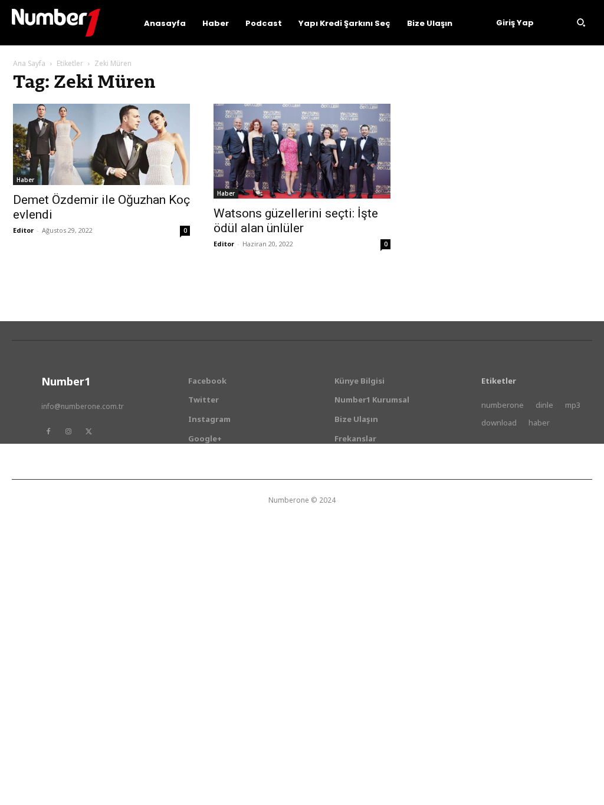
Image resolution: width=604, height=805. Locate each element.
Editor (23, 230)
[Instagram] (68, 431)
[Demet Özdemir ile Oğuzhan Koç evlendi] (101, 144)
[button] (581, 22)
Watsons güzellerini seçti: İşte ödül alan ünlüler (296, 220)
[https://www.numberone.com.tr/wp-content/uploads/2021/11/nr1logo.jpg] (56, 23)
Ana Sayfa (29, 63)
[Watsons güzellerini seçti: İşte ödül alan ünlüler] (302, 151)
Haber (25, 180)
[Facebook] (48, 431)
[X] (88, 431)
